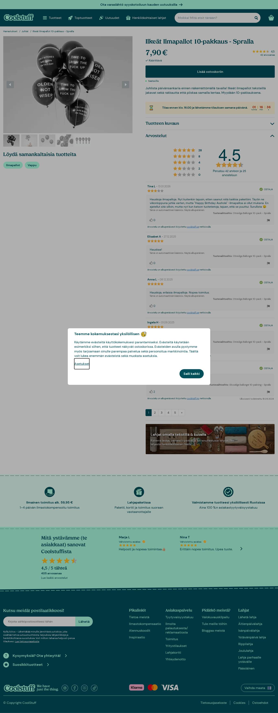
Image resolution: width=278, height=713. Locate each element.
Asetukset (81, 364)
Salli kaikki (192, 374)
